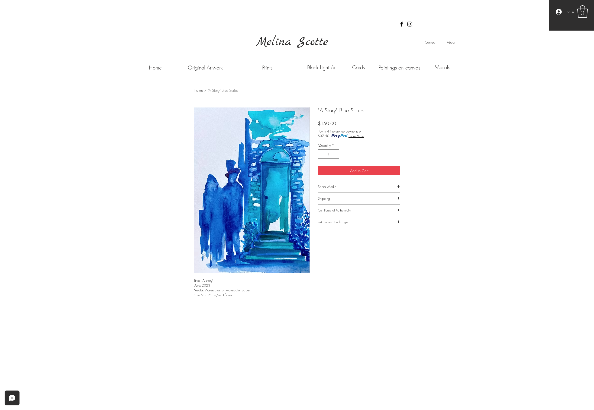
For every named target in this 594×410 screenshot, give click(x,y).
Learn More (356, 136)
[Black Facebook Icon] (401, 24)
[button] (582, 11)
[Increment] (335, 154)
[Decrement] (322, 154)
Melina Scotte (292, 42)
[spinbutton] (328, 154)
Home (198, 90)
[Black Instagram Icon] (410, 24)
